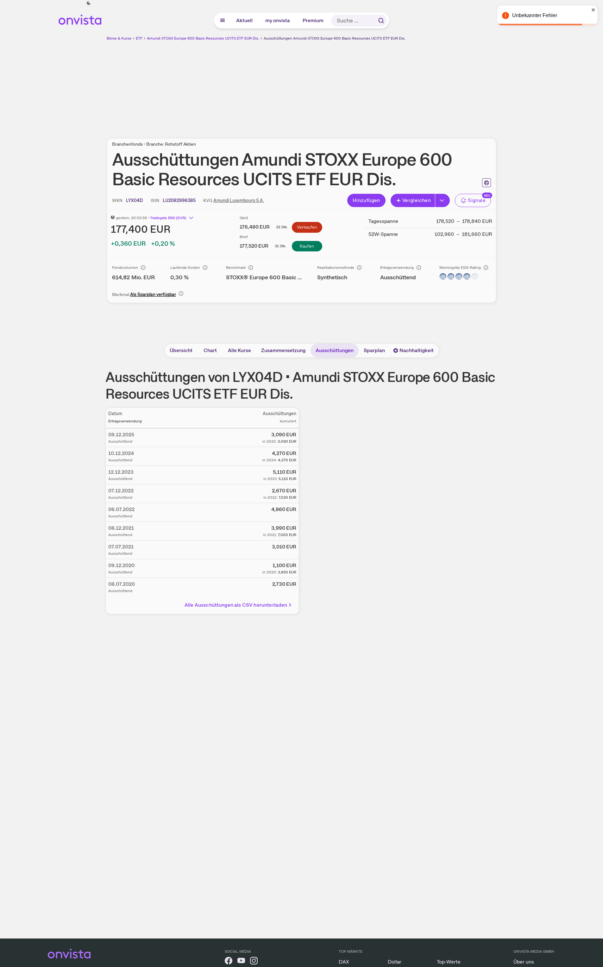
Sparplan (374, 350)
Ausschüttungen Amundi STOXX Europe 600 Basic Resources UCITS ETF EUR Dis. (334, 38)
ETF (139, 38)
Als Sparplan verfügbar (153, 294)
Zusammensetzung (283, 350)
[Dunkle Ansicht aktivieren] (88, 3)
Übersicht (181, 350)
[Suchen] (381, 20)
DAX (344, 961)
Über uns (523, 961)
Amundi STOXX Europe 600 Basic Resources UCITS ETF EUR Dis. (203, 38)
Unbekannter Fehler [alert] (534, 15)
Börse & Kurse (119, 38)
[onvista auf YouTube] (241, 962)
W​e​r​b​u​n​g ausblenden (356, 86)
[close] (593, 9)
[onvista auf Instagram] (254, 962)
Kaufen (307, 246)
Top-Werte (449, 961)
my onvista (278, 20)
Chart (210, 350)
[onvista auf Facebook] (228, 962)
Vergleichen (416, 200)
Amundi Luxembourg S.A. (238, 200)
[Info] (143, 267)
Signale (477, 200)
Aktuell (244, 20)
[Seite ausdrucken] (486, 182)
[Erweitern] (442, 200)
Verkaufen (307, 227)
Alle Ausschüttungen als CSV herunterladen (236, 605)
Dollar (394, 961)
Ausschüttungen (335, 350)
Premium (313, 20)
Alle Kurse (239, 350)
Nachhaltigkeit (416, 350)
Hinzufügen (366, 200)
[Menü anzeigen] (222, 20)
